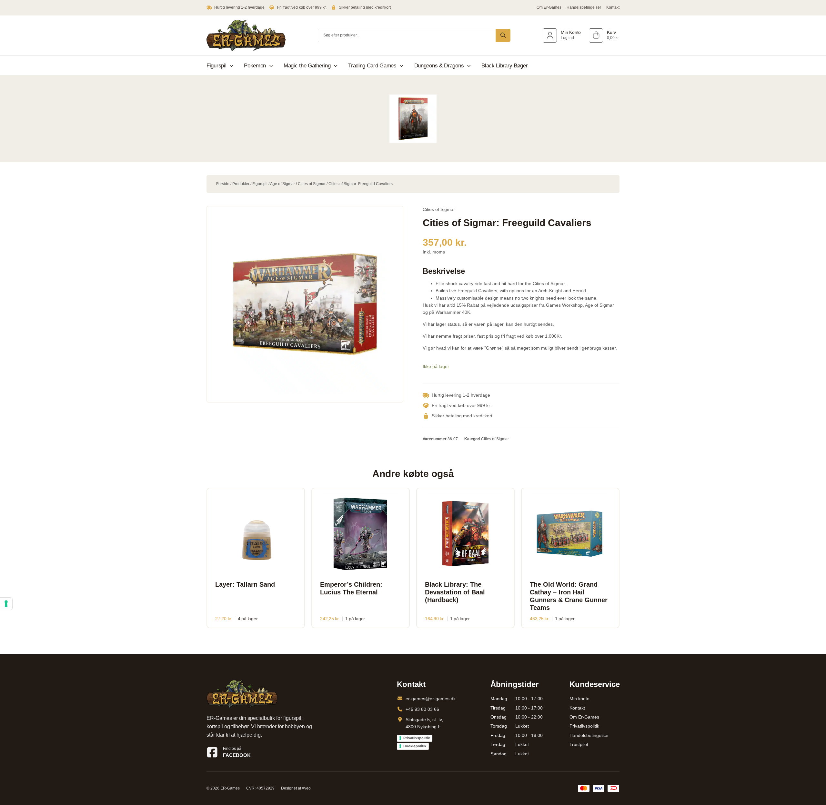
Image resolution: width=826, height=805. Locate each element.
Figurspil (216, 66)
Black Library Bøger (504, 66)
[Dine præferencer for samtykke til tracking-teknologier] (6, 604)
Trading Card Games (372, 66)
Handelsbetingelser (584, 7)
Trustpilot (578, 744)
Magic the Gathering (307, 66)
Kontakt (613, 7)
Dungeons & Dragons (439, 66)
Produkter (240, 184)
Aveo (306, 788)
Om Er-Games (549, 7)
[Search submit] (503, 35)
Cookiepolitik (414, 746)
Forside (222, 184)
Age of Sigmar (282, 184)
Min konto (579, 698)
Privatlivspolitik (416, 738)
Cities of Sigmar (312, 184)
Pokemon (255, 66)
